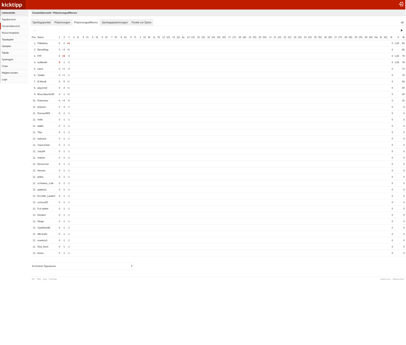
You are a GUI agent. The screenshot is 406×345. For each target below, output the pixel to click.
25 (315, 37)
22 (285, 37)
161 (224, 37)
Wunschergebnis (10, 33)
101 (168, 37)
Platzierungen (62, 22)
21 (87, 37)
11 (78, 37)
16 (208, 37)
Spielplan (6, 46)
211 (279, 37)
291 (361, 37)
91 (158, 37)
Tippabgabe (8, 39)
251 (320, 37)
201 (265, 37)
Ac (183, 37)
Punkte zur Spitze (141, 22)
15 (198, 37)
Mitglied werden (10, 73)
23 (295, 37)
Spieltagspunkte (42, 22)
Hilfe (39, 279)
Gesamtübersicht (11, 26)
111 (178, 37)
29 (356, 37)
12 (163, 37)
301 (371, 37)
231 (300, 37)
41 (106, 37)
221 (289, 37)
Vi (270, 37)
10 (144, 37)
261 (330, 37)
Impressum (385, 279)
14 (188, 37)
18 (239, 37)
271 (340, 37)
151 (219, 37)
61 (125, 37)
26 (325, 37)
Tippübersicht (9, 19)
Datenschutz (398, 279)
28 (345, 37)
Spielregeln (7, 59)
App (45, 279)
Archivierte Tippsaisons (44, 266)
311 (385, 37)
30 (366, 37)
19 (250, 37)
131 (203, 37)
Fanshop (53, 279)
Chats (5, 66)
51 (116, 37)
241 (310, 37)
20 (260, 37)
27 (335, 37)
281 (350, 37)
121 (193, 37)
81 (149, 37)
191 (254, 37)
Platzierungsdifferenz (86, 22)
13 (173, 37)
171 (234, 37)
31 (97, 37)
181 (244, 37)
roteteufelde (8, 13)
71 (135, 37)
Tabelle (5, 53)
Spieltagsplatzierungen (115, 22)
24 (305, 37)
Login (4, 79)
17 (229, 37)
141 (213, 37)
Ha (375, 37)
